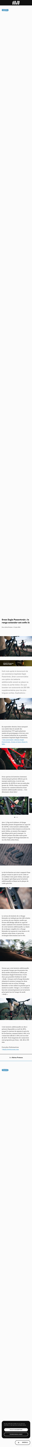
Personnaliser (16, 1434)
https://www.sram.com (10, 1049)
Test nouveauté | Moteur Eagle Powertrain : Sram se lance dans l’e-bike (15, 742)
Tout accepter (16, 1429)
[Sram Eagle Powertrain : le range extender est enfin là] (16, 709)
